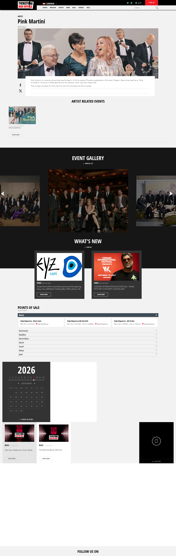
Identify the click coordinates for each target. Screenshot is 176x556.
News (68, 7)
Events (45, 7)
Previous (53, 7)
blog (74, 7)
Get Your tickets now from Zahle (18, 450)
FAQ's (88, 7)
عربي (140, 2)
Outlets (61, 7)
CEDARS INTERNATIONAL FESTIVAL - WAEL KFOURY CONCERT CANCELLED (114, 287)
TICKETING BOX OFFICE (50, 450)
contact (81, 7)
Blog (7, 445)
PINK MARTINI (14, 128)
